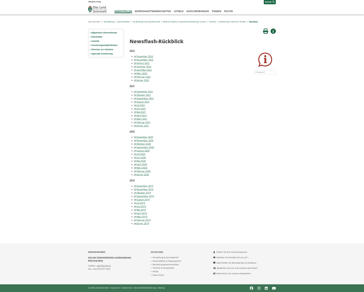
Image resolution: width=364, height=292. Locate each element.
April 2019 (141, 213)
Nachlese (253, 21)
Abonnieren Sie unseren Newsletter (233, 273)
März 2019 (141, 216)
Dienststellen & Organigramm (167, 261)
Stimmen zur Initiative (102, 49)
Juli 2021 (140, 105)
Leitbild (179, 11)
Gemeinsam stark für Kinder (232, 21)
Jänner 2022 (142, 80)
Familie (212, 21)
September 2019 (145, 196)
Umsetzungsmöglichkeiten (104, 45)
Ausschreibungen (197, 11)
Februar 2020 (143, 171)
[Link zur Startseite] (97, 9)
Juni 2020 (141, 157)
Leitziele (95, 41)
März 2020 (141, 167)
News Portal (158, 275)
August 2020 (143, 150)
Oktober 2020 (143, 144)
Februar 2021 (143, 122)
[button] (270, 2)
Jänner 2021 (142, 125)
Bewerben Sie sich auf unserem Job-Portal (237, 268)
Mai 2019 (141, 209)
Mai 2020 (141, 161)
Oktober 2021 (143, 95)
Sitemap (161, 287)
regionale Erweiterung (102, 53)
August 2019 (143, 199)
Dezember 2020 (144, 137)
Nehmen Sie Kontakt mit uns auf (232, 257)
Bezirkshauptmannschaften (166, 264)
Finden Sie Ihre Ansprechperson (232, 252)
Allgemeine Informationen (104, 32)
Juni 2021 (141, 108)
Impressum (115, 287)
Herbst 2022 (142, 63)
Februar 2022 (143, 76)
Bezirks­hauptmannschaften (153, 11)
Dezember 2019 (144, 186)
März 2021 (141, 118)
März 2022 (141, 73)
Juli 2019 (140, 203)
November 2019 (144, 189)
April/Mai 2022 (144, 70)
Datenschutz (127, 287)
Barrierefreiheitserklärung (145, 287)
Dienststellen (123, 11)
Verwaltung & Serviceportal (165, 257)
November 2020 (144, 140)
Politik (228, 11)
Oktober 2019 (143, 192)
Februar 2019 (143, 220)
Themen (216, 11)
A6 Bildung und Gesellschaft (146, 21)
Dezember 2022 (144, 56)
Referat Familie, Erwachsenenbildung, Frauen (184, 21)
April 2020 (141, 164)
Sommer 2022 (143, 66)
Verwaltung (109, 21)
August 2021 (143, 101)
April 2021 (141, 115)
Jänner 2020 (142, 174)
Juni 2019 (141, 206)
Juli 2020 (140, 154)
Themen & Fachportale (163, 268)
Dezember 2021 (144, 91)
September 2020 (145, 147)
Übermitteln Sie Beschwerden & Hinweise (236, 262)
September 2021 (145, 98)
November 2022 (144, 59)
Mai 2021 (141, 112)
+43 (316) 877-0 (103, 265)
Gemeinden (96, 36)
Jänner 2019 (142, 223)
